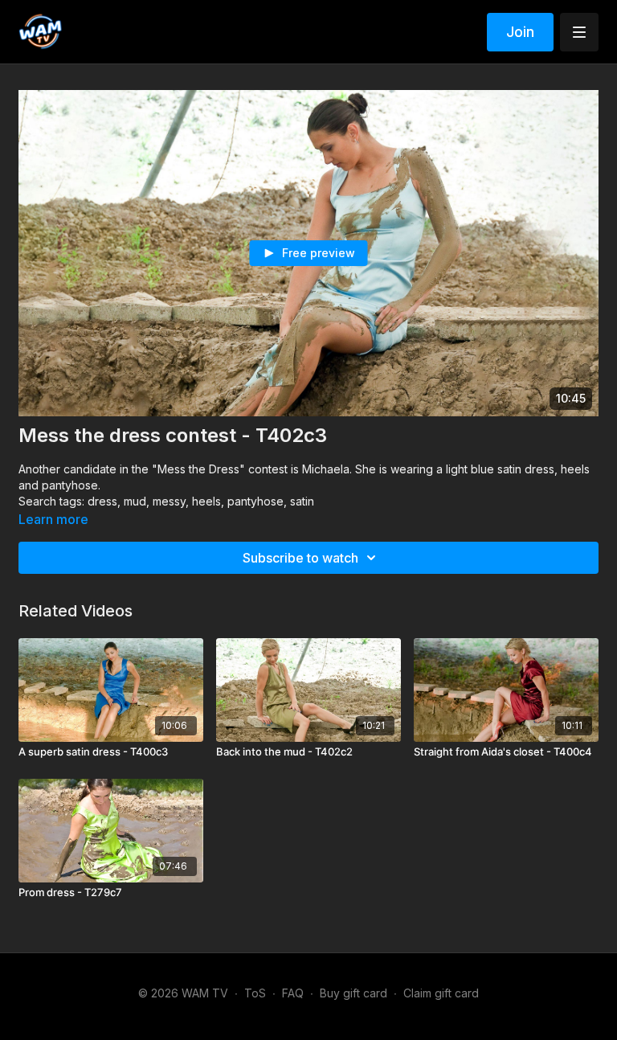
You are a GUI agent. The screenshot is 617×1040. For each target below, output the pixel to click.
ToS (255, 993)
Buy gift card (353, 993)
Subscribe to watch (300, 558)
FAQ (293, 993)
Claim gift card (441, 993)
